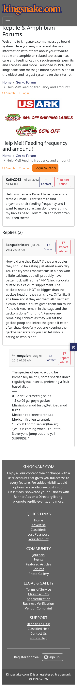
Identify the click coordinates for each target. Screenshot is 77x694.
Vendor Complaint (38, 608)
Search (10, 93)
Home (6, 82)
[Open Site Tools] (73, 347)
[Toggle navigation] (7, 20)
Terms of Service (38, 589)
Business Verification (38, 603)
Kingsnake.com (17, 674)
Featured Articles (38, 564)
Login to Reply (45, 168)
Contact (46, 184)
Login (25, 93)
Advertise (39, 525)
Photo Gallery (38, 574)
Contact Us (38, 633)
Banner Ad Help (38, 624)
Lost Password (39, 534)
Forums (38, 569)
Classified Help (39, 629)
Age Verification (38, 599)
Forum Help (38, 638)
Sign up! (54, 657)
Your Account (39, 539)
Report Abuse (64, 182)
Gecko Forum (26, 82)
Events (38, 559)
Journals (38, 555)
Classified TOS (38, 594)
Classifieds (38, 530)
